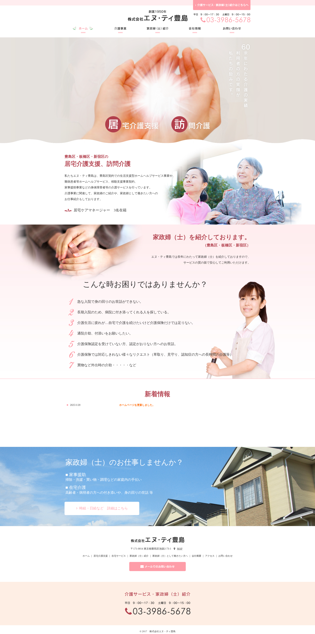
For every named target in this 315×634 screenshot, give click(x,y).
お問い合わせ (225, 555)
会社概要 (196, 555)
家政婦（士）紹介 (139, 555)
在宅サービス (119, 555)
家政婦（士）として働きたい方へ (170, 555)
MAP (179, 548)
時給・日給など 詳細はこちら (103, 508)
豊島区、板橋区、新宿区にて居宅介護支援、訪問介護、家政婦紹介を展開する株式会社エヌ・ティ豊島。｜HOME (157, 17)
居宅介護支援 (101, 555)
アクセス (210, 555)
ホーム (86, 555)
